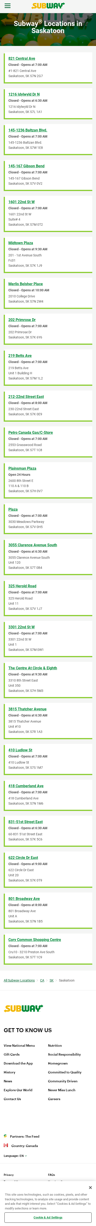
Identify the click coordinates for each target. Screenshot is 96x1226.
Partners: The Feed (24, 1136)
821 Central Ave (21, 58)
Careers (54, 1099)
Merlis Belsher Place (25, 284)
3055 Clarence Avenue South (32, 545)
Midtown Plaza (20, 243)
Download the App (18, 1063)
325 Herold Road (22, 586)
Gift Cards (12, 1054)
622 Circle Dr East (23, 857)
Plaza (13, 509)
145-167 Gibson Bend (26, 166)
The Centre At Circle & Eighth (32, 668)
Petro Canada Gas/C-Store (30, 432)
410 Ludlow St (20, 750)
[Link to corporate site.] (23, 1024)
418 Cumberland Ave (26, 786)
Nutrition (55, 1045)
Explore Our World (18, 1090)
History (9, 1072)
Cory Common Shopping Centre (34, 939)
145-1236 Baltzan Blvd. (27, 130)
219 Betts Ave (20, 355)
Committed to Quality (65, 1072)
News (8, 1081)
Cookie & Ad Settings (48, 1217)
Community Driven (63, 1081)
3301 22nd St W (21, 627)
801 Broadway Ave (24, 898)
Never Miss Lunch (61, 1090)
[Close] (90, 1187)
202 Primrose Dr (22, 320)
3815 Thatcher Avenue (27, 709)
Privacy (9, 1175)
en (14, 1155)
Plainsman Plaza (22, 468)
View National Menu (19, 1045)
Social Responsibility (64, 1054)
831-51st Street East (25, 822)
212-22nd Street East (26, 396)
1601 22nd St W (21, 202)
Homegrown (58, 1063)
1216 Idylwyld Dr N (24, 94)
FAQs (51, 1175)
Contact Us (12, 1099)
